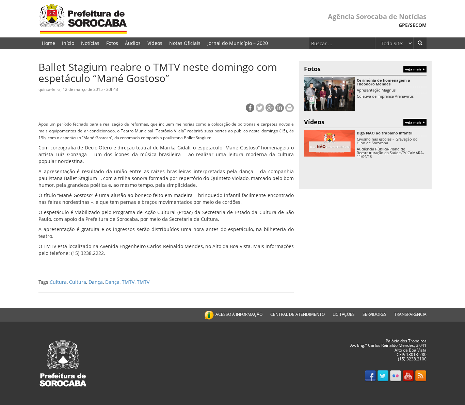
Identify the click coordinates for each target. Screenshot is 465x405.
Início (68, 43)
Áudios (133, 43)
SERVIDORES (374, 314)
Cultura (58, 282)
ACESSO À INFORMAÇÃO (238, 314)
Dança (96, 282)
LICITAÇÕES (344, 314)
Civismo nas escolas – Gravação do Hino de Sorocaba (387, 140)
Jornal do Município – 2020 (237, 43)
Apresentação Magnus (376, 90)
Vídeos (154, 43)
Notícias (90, 43)
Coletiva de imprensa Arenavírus (385, 96)
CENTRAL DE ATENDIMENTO (297, 314)
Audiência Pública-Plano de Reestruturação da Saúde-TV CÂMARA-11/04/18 (390, 152)
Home (48, 43)
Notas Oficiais (185, 43)
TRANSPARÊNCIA (410, 314)
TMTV (128, 282)
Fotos (112, 43)
